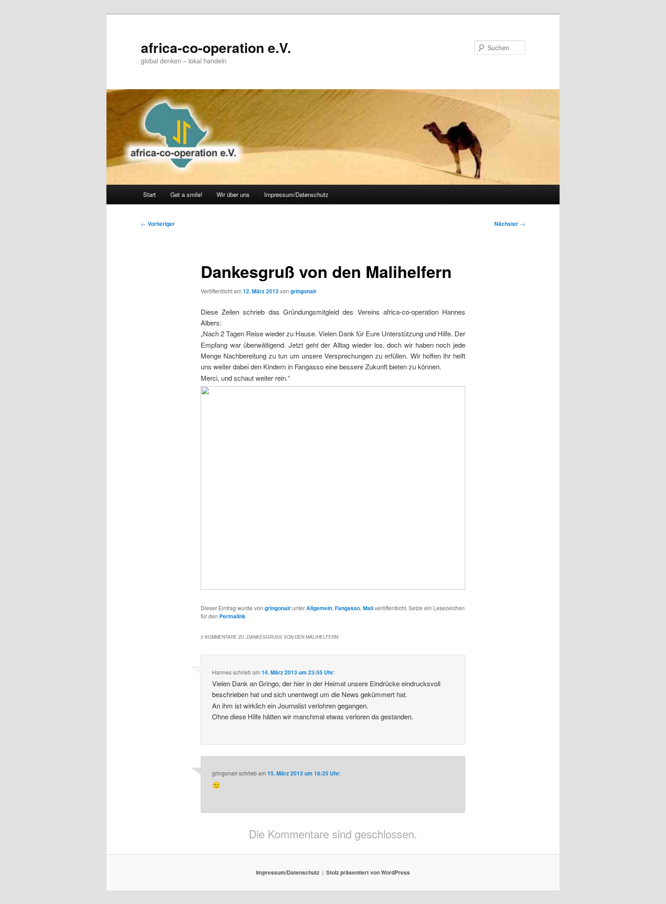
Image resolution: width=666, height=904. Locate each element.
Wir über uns (233, 194)
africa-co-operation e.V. (216, 47)
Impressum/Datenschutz (296, 194)
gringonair (303, 291)
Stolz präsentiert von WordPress (368, 872)
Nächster (509, 224)
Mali (368, 608)
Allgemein (319, 608)
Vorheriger (158, 224)
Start (149, 194)
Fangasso (347, 608)
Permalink (232, 616)
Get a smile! (186, 194)
